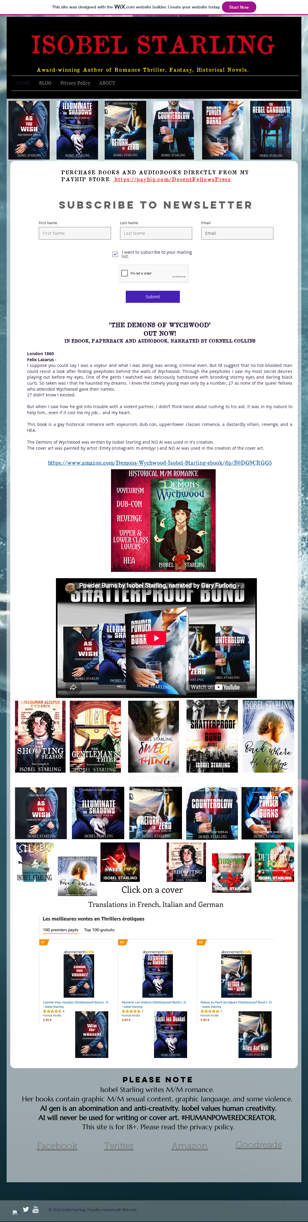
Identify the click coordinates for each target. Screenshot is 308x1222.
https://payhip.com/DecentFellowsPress (171, 179)
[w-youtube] (35, 1209)
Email (206, 223)
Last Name (129, 223)
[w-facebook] (16, 1213)
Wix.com (129, 1209)
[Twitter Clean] (25, 1209)
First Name (48, 223)
